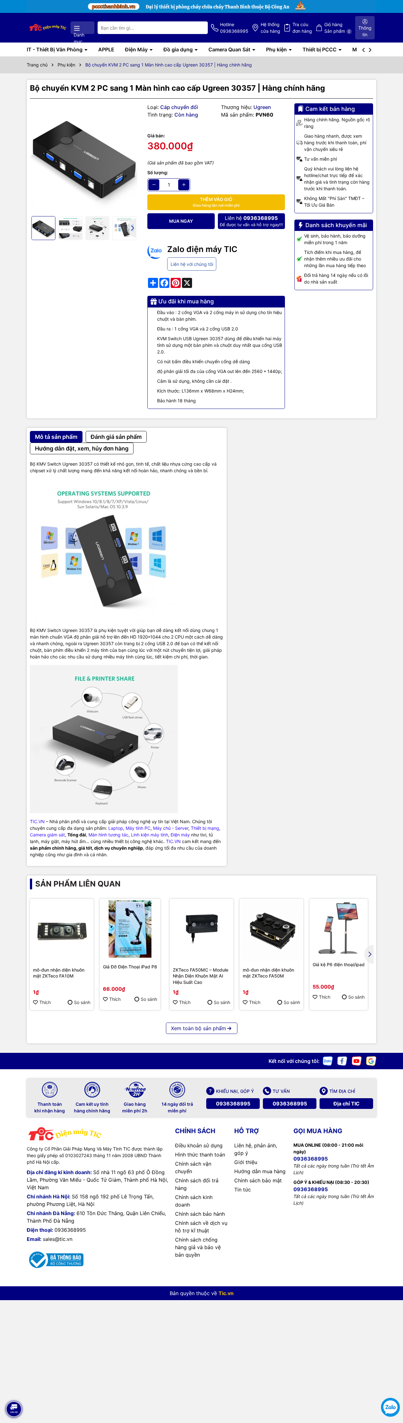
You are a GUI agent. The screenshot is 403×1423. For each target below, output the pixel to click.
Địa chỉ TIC (346, 1103)
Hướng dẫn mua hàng (260, 1171)
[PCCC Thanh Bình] (201, 6)
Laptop (115, 828)
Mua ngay (181, 221)
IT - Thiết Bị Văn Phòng (55, 49)
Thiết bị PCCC (320, 49)
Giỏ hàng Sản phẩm (337, 28)
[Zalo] (328, 1060)
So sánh (82, 1002)
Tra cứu (302, 28)
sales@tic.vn (57, 1239)
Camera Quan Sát (230, 49)
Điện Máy (137, 49)
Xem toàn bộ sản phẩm (198, 1028)
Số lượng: (157, 172)
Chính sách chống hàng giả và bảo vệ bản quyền (198, 1247)
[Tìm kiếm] (198, 27)
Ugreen (262, 107)
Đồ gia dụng (178, 49)
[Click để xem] (84, 157)
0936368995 (233, 1103)
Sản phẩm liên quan (78, 883)
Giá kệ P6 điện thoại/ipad (339, 964)
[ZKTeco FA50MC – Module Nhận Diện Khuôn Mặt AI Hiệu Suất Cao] (201, 930)
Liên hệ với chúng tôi (192, 264)
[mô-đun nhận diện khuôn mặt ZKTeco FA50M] (271, 930)
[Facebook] (342, 1060)
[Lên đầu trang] (13, 1391)
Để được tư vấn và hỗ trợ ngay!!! (251, 221)
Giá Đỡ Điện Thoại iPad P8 (130, 966)
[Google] (371, 1060)
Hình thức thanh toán (200, 1154)
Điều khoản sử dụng (199, 1145)
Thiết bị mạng (205, 828)
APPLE (106, 49)
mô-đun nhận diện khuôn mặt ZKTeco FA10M (58, 973)
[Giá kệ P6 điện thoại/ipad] (338, 927)
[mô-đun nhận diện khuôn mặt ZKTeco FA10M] (61, 930)
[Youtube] (357, 1060)
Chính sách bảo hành (200, 1214)
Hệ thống (270, 28)
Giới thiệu (245, 1162)
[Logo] (47, 28)
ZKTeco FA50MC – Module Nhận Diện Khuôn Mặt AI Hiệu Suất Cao (200, 976)
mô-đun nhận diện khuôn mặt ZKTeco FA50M (268, 973)
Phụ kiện (277, 49)
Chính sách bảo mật (258, 1180)
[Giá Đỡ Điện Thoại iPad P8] (130, 929)
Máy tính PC (138, 828)
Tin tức (242, 1189)
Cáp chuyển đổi (179, 107)
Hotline (234, 28)
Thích (45, 1002)
